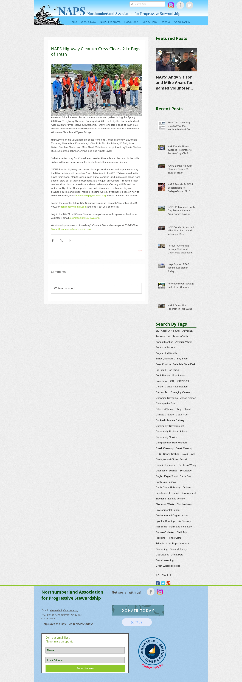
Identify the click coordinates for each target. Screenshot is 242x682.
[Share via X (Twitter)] (61, 240)
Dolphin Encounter (166, 465)
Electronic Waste (165, 504)
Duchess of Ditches (166, 470)
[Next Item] (191, 60)
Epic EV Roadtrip (165, 521)
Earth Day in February (168, 487)
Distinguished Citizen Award (171, 459)
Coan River (182, 414)
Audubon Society (165, 347)
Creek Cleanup (184, 448)
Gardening (162, 549)
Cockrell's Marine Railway (170, 420)
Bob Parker (174, 369)
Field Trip (181, 532)
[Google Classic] (168, 583)
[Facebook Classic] (158, 583)
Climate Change (165, 414)
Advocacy (187, 330)
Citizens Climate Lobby (168, 409)
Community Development (170, 425)
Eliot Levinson (184, 504)
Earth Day (185, 476)
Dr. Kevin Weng (187, 465)
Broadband (162, 381)
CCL (172, 381)
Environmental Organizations (172, 515)
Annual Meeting (164, 341)
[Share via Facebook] (52, 240)
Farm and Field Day (180, 526)
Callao (159, 386)
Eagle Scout (171, 476)
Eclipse (187, 487)
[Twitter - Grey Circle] (189, 5)
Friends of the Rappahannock (172, 543)
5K (157, 330)
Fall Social (161, 526)
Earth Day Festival (166, 481)
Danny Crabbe (171, 453)
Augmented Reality (166, 353)
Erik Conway (184, 521)
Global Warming (165, 560)
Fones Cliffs (174, 537)
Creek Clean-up (164, 448)
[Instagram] (171, 5)
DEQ (158, 453)
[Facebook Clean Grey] (180, 5)
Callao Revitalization (176, 386)
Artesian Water (183, 341)
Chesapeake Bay (165, 403)
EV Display (185, 470)
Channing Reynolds (167, 397)
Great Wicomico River (168, 565)
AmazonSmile (180, 336)
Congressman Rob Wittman (171, 442)
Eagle (159, 476)
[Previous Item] (161, 60)
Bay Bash (182, 358)
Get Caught (162, 554)
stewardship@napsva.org (64, 610)
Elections (161, 498)
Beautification (163, 364)
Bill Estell (161, 369)
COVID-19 (183, 381)
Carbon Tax (162, 392)
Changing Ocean (180, 392)
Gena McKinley (178, 549)
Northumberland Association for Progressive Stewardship (133, 13)
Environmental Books (167, 509)
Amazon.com (163, 336)
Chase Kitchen (188, 397)
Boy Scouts (178, 375)
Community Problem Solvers (172, 431)
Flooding (160, 537)
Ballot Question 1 (165, 358)
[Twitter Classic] (163, 583)
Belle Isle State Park (184, 364)
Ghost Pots (177, 554)
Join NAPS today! (81, 623)
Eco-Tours (161, 493)
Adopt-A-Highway (170, 330)
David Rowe (188, 453)
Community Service (167, 437)
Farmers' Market (165, 532)
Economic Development (182, 493)
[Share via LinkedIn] (70, 240)
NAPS (71, 10)
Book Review (163, 375)
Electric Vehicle (176, 498)
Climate (188, 409)
